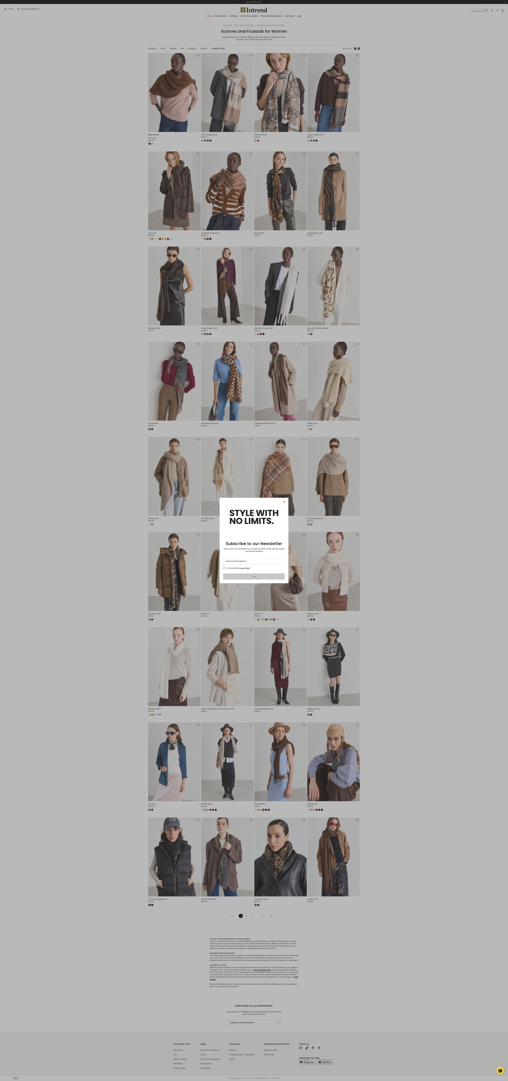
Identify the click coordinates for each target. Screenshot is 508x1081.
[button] (500, 1070)
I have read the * (239, 568)
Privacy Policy (244, 568)
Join (254, 576)
